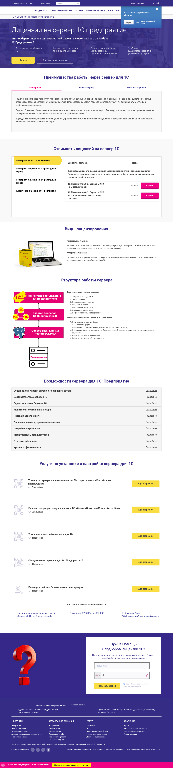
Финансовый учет (56, 740)
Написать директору (23, 3)
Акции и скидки (130, 734)
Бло (110, 10)
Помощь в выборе (18, 728)
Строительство (55, 731)
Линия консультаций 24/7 (97, 731)
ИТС (88, 728)
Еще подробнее (146, 483)
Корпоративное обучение (134, 731)
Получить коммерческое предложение (71, 765)
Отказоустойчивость (25, 441)
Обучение (129, 720)
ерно (128, 22)
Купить (23, 60)
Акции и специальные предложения (26, 734)
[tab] (86, 391)
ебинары (45, 3)
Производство (55, 728)
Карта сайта (98, 750)
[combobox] (97, 675)
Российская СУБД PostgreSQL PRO (87, 613)
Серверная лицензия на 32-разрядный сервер (36, 170)
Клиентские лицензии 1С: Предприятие (36, 191)
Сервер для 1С (36, 87)
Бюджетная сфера (19, 737)
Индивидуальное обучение (135, 728)
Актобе (156, 3)
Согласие (134, 684)
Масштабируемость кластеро (31, 434)
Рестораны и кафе (56, 734)
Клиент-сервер (86, 87)
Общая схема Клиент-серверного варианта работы (43, 390)
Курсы (126, 725)
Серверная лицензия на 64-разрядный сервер (36, 181)
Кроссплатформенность (27, 447)
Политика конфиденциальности (78, 750)
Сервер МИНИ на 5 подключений (33, 160)
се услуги (90, 725)
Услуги (90, 720)
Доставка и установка (95, 737)
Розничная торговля (57, 737)
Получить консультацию (54, 60)
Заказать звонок (77, 705)
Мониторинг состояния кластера (32, 409)
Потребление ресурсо (27, 428)
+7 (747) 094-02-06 (109, 712)
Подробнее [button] (37, 487)
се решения (54, 725)
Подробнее (151, 390)
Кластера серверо (136, 87)
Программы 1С (17, 725)
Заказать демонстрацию (96, 734)
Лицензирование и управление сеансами (37, 422)
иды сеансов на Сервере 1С (30, 403)
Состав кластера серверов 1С (30, 396)
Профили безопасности (27, 415)
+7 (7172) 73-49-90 (30, 712)
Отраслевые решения (20, 731)
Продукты (17, 720)
